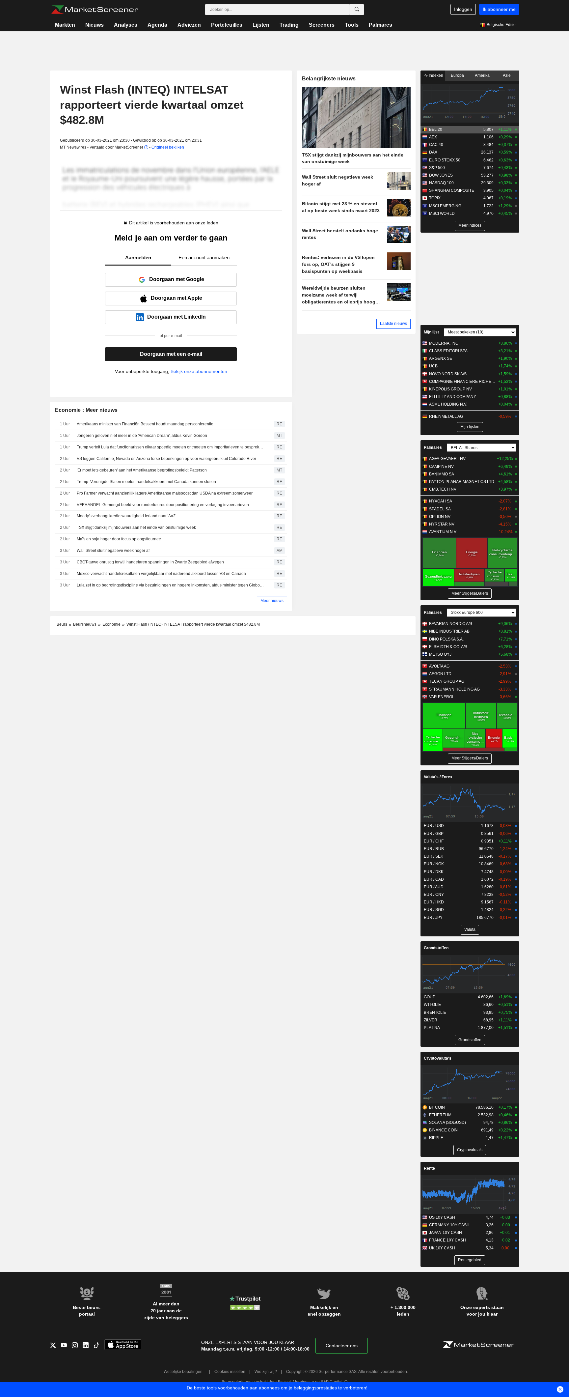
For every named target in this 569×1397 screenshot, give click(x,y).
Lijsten (261, 25)
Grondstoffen (436, 948)
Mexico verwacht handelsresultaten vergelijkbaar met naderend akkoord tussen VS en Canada (161, 573)
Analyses (125, 25)
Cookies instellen (229, 1371)
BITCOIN (437, 1107)
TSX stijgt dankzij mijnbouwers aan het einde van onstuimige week (136, 527)
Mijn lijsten (469, 426)
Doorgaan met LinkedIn (176, 317)
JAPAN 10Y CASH (445, 1232)
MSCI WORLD (442, 213)
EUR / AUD (434, 887)
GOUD (430, 997)
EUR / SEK (433, 856)
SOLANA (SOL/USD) (447, 1122)
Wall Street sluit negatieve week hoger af (113, 550)
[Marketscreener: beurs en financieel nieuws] (94, 9)
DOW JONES (441, 175)
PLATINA (432, 1027)
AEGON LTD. (440, 673)
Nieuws (94, 25)
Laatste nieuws (393, 323)
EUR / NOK (434, 864)
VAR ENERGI (441, 697)
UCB (433, 366)
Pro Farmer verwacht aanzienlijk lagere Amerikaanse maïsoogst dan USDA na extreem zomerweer (165, 493)
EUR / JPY (433, 917)
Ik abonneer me (499, 9)
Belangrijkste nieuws (329, 78)
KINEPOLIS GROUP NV (450, 389)
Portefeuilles (226, 25)
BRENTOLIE (435, 1012)
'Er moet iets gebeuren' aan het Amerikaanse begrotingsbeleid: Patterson (142, 470)
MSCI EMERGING (445, 206)
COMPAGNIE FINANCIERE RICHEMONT (462, 381)
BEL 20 (435, 129)
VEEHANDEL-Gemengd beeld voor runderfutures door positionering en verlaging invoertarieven (163, 504)
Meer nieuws (272, 600)
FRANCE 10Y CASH (447, 1240)
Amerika (482, 75)
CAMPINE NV (441, 466)
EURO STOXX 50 (444, 160)
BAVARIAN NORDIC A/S (450, 623)
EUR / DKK (434, 872)
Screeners (322, 25)
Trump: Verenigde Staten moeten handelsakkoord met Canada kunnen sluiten (146, 481)
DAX (433, 152)
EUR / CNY (434, 894)
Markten (65, 25)
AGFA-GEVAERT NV (447, 458)
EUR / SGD (434, 909)
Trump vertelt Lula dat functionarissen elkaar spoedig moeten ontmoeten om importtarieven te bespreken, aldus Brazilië (171, 447)
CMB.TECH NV (442, 489)
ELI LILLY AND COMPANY (452, 396)
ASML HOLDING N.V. (448, 404)
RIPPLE (436, 1137)
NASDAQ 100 (441, 183)
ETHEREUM (440, 1115)
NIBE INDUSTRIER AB (449, 631)
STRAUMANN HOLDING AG (454, 689)
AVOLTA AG (439, 666)
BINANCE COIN (443, 1130)
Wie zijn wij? (266, 1371)
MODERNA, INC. (444, 343)
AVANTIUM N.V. (443, 531)
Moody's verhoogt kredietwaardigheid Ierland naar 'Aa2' (126, 516)
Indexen (435, 75)
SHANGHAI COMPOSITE (451, 190)
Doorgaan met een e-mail (171, 354)
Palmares (380, 25)
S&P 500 (437, 167)
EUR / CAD (434, 879)
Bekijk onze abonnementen (199, 371)
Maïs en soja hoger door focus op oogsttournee (119, 539)
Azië (507, 75)
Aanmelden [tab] (138, 257)
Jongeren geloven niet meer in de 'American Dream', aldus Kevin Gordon (142, 435)
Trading (289, 25)
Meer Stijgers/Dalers (469, 593)
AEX (433, 137)
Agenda (157, 25)
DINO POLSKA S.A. (446, 639)
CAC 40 (436, 144)
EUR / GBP (434, 833)
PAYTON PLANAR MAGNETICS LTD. (462, 481)
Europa (457, 75)
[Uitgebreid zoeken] (357, 9)
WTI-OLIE (432, 1004)
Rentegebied (469, 1260)
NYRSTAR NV (441, 524)
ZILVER (430, 1020)
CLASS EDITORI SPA (448, 351)
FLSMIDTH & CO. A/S (448, 646)
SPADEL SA (440, 509)
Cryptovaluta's (437, 1058)
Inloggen (463, 9)
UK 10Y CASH (442, 1248)
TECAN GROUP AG (446, 681)
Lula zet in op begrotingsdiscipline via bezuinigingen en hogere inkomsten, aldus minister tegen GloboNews (171, 585)
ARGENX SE (440, 358)
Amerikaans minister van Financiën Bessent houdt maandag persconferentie (145, 424)
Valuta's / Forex (438, 777)
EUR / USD (434, 825)
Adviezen (189, 25)
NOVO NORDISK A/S (448, 374)
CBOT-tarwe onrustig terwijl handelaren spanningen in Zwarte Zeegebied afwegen (150, 562)
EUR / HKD (434, 902)
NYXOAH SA (440, 501)
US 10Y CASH (442, 1217)
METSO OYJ (440, 654)
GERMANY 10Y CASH (449, 1225)
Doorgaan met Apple (176, 298)
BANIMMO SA (441, 474)
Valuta (469, 929)
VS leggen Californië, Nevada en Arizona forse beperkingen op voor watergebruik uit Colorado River (166, 458)
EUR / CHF (434, 841)
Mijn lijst (431, 332)
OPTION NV (439, 516)
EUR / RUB (434, 848)
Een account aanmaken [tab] (204, 257)
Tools (352, 25)
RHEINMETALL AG (446, 416)
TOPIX (435, 198)
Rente (429, 1168)
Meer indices (469, 225)
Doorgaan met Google (176, 279)
